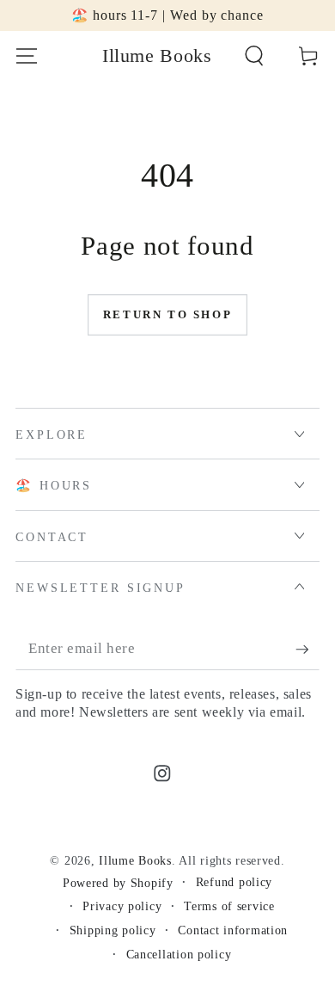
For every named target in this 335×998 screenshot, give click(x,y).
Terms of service (229, 906)
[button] (254, 56)
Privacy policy (121, 906)
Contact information (233, 930)
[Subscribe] (307, 650)
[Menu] (26, 56)
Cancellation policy (179, 954)
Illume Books (135, 860)
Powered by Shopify (118, 883)
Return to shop (167, 314)
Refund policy (234, 882)
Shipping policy (113, 930)
